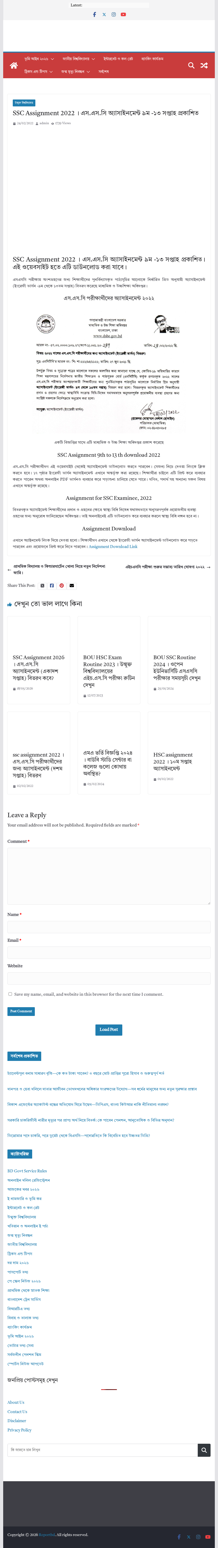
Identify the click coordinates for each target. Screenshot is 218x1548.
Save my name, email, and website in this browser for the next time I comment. (89, 995)
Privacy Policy (19, 1431)
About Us (15, 1403)
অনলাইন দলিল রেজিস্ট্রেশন (28, 1181)
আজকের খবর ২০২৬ (23, 1190)
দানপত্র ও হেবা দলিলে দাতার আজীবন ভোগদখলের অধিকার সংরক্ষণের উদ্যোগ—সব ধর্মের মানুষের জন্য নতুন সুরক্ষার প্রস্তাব (102, 1090)
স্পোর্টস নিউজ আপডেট (25, 1364)
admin (44, 123)
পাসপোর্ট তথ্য (17, 1273)
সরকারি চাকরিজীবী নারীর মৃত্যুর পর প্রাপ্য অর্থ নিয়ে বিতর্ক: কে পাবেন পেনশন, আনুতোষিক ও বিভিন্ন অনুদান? (90, 1121)
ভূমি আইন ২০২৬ (36, 59)
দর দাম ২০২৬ (18, 1263)
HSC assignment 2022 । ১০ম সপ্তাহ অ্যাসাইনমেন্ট (173, 762)
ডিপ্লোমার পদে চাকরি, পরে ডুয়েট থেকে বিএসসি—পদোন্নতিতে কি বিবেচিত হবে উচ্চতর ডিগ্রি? (78, 1136)
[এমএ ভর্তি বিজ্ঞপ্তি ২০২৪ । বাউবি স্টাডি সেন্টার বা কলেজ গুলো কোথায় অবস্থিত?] (109, 715)
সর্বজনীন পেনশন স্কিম (24, 1355)
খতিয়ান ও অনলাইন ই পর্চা (27, 1227)
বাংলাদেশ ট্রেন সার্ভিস (24, 1300)
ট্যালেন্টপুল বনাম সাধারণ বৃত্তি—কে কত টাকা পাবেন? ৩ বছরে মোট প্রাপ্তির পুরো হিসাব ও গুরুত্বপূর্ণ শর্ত (85, 1074)
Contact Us (17, 1412)
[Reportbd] (13, 65)
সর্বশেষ (104, 72)
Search (204, 1450)
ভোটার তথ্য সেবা (20, 1346)
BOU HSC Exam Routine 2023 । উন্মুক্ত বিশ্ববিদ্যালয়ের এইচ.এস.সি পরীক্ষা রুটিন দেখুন (109, 671)
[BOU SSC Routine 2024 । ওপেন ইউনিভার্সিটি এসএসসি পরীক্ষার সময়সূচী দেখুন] (179, 619)
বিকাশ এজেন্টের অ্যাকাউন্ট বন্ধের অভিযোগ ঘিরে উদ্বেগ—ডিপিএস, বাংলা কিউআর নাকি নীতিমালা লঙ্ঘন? (88, 1105)
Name (14, 915)
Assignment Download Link (113, 547)
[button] (51, 59)
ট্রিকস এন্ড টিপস (35, 72)
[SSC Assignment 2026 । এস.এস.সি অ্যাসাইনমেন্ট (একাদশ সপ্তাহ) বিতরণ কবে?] (38, 619)
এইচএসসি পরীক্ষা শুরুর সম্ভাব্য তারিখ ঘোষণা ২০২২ (164, 567)
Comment (18, 842)
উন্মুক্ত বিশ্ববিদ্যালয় (24, 103)
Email (14, 941)
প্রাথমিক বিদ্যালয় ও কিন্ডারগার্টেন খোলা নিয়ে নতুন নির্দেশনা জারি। (59, 570)
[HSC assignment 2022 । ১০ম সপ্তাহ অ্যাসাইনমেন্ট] (179, 715)
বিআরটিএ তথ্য (18, 1309)
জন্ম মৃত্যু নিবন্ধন (72, 72)
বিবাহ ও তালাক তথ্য (23, 1318)
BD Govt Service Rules (27, 1171)
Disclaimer (16, 1421)
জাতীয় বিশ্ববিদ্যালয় (76, 59)
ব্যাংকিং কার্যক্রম (152, 59)
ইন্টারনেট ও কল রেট (118, 59)
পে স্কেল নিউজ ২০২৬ (24, 1282)
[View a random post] (204, 65)
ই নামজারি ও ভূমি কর (24, 1199)
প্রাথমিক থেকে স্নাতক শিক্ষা (28, 1291)
